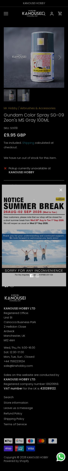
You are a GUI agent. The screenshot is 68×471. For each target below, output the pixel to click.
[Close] (61, 190)
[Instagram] (37, 275)
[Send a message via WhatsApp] (61, 457)
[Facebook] (31, 275)
